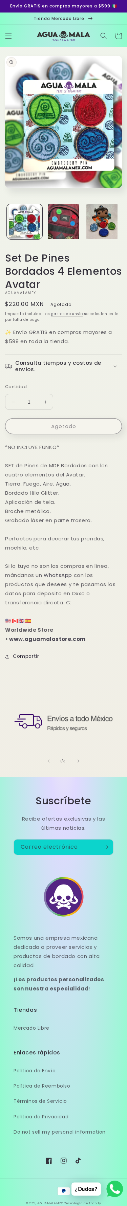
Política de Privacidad (41, 1116)
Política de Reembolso (42, 1085)
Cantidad (16, 386)
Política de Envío (35, 1070)
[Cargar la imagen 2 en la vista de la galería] (63, 222)
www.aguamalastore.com (47, 639)
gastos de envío (67, 313)
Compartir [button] (26, 656)
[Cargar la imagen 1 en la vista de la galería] (24, 222)
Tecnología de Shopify (82, 1203)
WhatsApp (58, 575)
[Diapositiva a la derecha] (78, 761)
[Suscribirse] (105, 847)
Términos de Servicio (40, 1101)
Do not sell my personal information (60, 1132)
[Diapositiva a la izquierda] (48, 761)
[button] (8, 35)
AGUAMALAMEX (50, 1203)
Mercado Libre (31, 1028)
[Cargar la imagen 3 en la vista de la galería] (102, 222)
